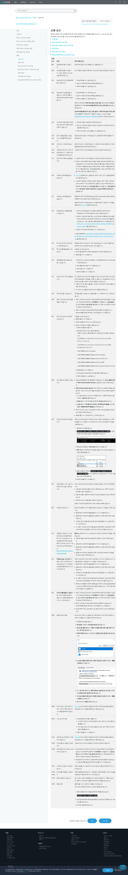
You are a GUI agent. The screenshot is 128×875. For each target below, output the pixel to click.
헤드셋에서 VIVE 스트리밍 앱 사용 (28, 69)
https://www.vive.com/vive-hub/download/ (87, 116)
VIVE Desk (21, 73)
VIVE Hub (21, 62)
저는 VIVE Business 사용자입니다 (26, 24)
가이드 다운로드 (105, 21)
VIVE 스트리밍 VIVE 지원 (23, 18)
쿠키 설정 (118, 870)
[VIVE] (5, 2)
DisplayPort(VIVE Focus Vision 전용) (29, 80)
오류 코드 (21, 59)
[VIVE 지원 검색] (74, 10)
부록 (34, 18)
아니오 (105, 821)
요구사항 (78, 175)
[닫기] (115, 2)
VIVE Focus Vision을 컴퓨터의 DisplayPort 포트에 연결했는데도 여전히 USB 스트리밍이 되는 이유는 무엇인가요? (95, 236)
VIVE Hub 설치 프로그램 (25, 66)
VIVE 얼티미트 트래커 (24, 76)
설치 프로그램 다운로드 (89, 21)
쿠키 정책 (26, 871)
